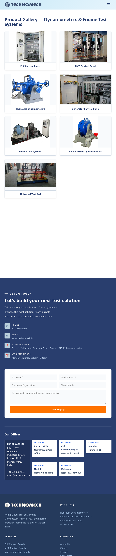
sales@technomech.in (22, 338)
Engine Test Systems (71, 520)
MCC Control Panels (15, 548)
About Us (65, 544)
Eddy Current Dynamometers (76, 516)
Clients (63, 548)
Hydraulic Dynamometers (74, 512)
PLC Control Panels (15, 544)
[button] (109, 4)
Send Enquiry (58, 409)
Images (64, 552)
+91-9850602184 (19, 328)
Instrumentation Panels (17, 552)
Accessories (66, 524)
